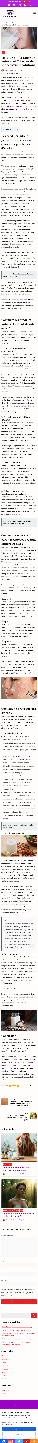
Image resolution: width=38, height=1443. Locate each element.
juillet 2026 (5, 1394)
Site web (4, 1280)
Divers (4, 1362)
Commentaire (7, 1236)
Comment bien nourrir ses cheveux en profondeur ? (16, 1168)
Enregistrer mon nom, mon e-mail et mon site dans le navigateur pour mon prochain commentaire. (17, 1292)
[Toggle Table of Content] (15, 129)
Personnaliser (19, 1434)
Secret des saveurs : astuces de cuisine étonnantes (18, 1339)
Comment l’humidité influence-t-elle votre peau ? (18, 1214)
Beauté (5, 1164)
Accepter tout (19, 1429)
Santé (17, 1210)
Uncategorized (7, 1379)
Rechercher (34, 1315)
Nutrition (5, 1366)
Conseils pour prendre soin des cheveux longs (17, 1327)
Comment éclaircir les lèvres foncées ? (14, 1330)
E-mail (4, 1271)
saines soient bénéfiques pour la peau (15, 106)
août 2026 (5, 1390)
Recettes (5, 1369)
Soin (3, 52)
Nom (3, 1261)
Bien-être (11, 1210)
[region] (19, 1426)
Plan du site (19, 1406)
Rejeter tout (19, 1439)
